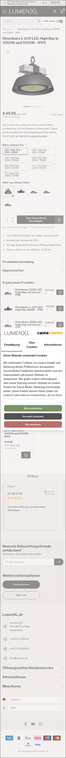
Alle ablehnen (33, 424)
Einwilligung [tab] (12, 344)
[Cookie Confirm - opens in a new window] (50, 333)
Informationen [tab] (53, 344)
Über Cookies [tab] (32, 344)
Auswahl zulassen (33, 416)
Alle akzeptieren (33, 408)
